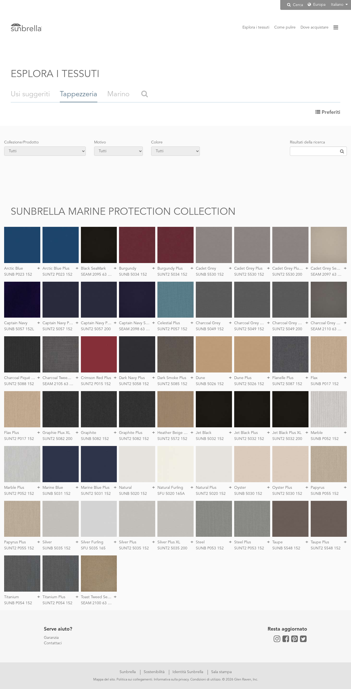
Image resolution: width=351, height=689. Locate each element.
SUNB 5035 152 (56, 548)
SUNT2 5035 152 (134, 548)
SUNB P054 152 (18, 603)
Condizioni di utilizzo (205, 679)
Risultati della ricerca (307, 142)
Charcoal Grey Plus (250, 323)
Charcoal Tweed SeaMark (64, 378)
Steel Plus (242, 542)
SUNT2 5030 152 (287, 494)
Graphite (88, 433)
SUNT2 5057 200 (96, 329)
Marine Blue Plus (95, 488)
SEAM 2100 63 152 (97, 603)
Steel (200, 542)
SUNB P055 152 (325, 494)
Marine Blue (53, 488)
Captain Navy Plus (58, 323)
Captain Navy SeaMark (138, 323)
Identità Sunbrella (188, 672)
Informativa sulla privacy (171, 679)
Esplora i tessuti (255, 27)
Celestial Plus (168, 323)
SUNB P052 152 (325, 439)
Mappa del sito (104, 679)
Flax (314, 378)
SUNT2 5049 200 (287, 329)
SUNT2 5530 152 (249, 274)
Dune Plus (242, 378)
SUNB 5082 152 (95, 439)
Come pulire (285, 27)
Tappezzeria (78, 94)
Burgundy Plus (170, 268)
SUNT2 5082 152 (134, 439)
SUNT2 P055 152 (19, 548)
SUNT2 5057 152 (57, 329)
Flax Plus (11, 433)
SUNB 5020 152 (133, 494)
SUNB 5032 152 (210, 439)
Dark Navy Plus (132, 378)
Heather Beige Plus (174, 433)
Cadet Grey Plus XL (289, 268)
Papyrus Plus (15, 542)
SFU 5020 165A (171, 494)
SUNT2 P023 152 (57, 274)
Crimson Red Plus (96, 378)
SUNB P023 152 (18, 274)
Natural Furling (170, 488)
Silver (47, 542)
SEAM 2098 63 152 (135, 329)
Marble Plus (14, 488)
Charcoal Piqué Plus (21, 378)
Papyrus (317, 488)
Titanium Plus (54, 597)
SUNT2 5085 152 (172, 384)
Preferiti (330, 112)
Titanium (11, 597)
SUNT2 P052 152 (19, 494)
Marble (317, 433)
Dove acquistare (315, 27)
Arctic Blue (13, 268)
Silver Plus (127, 542)
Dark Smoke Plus (171, 378)
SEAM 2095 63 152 (97, 274)
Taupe (277, 542)
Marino (118, 94)
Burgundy (127, 268)
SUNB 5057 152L (19, 329)
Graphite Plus (130, 433)
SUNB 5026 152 (210, 384)
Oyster (240, 488)
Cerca (297, 5)
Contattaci (53, 643)
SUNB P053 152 (210, 548)
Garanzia (51, 638)
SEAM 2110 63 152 (327, 329)
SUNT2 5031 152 (96, 494)
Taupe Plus (320, 542)
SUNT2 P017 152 (19, 439)
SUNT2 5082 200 (57, 439)
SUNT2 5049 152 (249, 329)
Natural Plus (206, 488)
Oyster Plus (282, 488)
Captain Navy (15, 323)
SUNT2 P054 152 (57, 603)
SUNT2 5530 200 (287, 274)
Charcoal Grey (208, 323)
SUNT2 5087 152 (287, 384)
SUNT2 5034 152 (172, 274)
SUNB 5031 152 (56, 494)
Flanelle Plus (282, 378)
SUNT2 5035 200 (172, 548)
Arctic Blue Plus (56, 268)
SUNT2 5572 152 (172, 439)
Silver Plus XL (168, 542)
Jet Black (203, 433)
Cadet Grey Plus (248, 268)
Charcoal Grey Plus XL (291, 323)
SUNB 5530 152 (210, 274)
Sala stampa (221, 672)
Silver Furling (92, 542)
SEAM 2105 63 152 (59, 384)
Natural (125, 488)
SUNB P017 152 (325, 384)
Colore (157, 142)
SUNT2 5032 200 (287, 439)
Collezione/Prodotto (21, 142)
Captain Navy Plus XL (99, 323)
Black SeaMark (93, 268)
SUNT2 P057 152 (172, 329)
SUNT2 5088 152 (19, 384)
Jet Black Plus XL (286, 433)
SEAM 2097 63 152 (327, 274)
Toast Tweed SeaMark (99, 597)
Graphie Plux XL (56, 433)
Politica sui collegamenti (134, 679)
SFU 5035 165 (93, 548)
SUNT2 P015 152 (96, 384)
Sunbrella (128, 672)
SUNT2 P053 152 (249, 548)
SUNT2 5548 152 (326, 548)
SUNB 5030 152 (248, 494)
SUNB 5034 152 (133, 274)
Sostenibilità (155, 672)
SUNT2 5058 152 (134, 384)
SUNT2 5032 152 (249, 439)
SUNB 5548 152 (286, 548)
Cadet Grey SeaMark (329, 268)
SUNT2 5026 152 (249, 384)
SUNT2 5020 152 (211, 494)
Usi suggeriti (30, 94)
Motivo (100, 142)
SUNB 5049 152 (210, 329)
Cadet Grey (206, 268)
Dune (200, 378)
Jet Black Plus (246, 433)
